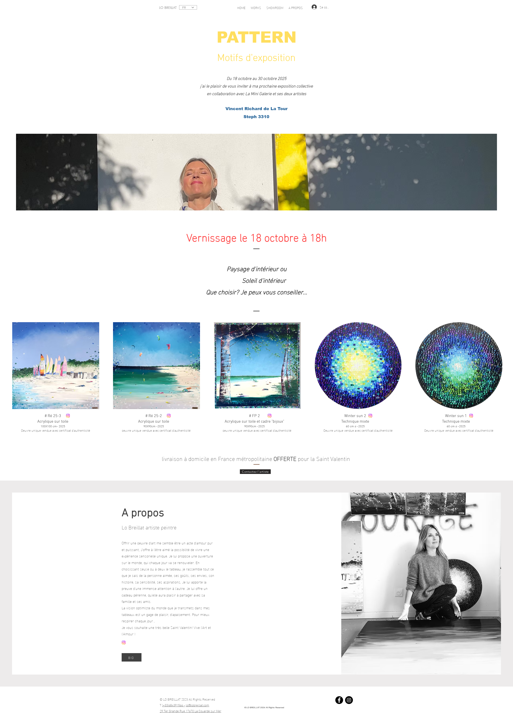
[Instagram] (68, 415)
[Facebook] (339, 700)
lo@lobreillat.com (197, 705)
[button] (256, 6)
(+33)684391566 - (173, 705)
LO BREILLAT (168, 7)
